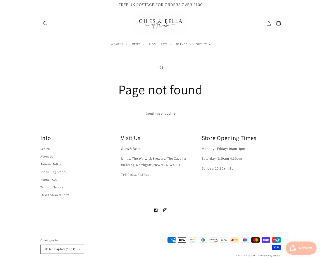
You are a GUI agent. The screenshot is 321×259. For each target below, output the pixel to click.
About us (46, 156)
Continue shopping (160, 113)
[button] (45, 23)
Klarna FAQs (48, 180)
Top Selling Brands (53, 172)
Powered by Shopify (270, 255)
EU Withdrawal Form (54, 195)
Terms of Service (51, 187)
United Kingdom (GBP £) (60, 249)
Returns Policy (50, 164)
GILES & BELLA (251, 255)
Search (45, 149)
